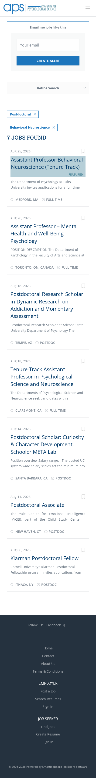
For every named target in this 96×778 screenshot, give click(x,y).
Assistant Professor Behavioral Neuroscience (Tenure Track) (47, 163)
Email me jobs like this (48, 27)
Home (48, 648)
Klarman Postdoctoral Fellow (44, 558)
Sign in (48, 706)
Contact (48, 656)
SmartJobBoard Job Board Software (65, 767)
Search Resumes (48, 699)
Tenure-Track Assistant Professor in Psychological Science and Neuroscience (41, 376)
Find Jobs (48, 726)
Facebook (53, 625)
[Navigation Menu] (88, 8)
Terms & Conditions (48, 671)
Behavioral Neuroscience (30, 127)
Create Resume (48, 734)
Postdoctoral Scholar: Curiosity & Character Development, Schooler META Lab (47, 444)
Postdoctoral (20, 114)
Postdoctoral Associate (37, 504)
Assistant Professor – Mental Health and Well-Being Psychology (44, 233)
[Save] (83, 152)
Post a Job (48, 691)
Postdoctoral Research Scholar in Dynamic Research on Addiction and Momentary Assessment (46, 304)
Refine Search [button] (48, 88)
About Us (48, 663)
